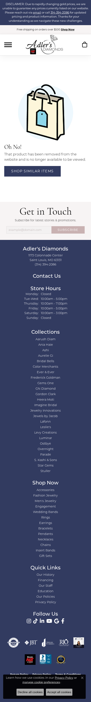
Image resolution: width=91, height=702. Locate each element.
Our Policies (45, 597)
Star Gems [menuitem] (46, 465)
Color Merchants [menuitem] (45, 367)
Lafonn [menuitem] (45, 421)
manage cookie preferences (41, 682)
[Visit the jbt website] (31, 642)
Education (46, 591)
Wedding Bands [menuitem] (45, 512)
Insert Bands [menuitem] (45, 550)
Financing (45, 580)
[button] (84, 45)
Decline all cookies (30, 692)
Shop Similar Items (32, 171)
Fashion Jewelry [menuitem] (45, 495)
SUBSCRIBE (68, 230)
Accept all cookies (59, 692)
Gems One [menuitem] (45, 383)
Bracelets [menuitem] (45, 528)
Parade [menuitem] (45, 454)
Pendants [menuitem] (45, 534)
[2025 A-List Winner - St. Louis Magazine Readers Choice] (30, 659)
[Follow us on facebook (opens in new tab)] (62, 621)
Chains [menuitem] (45, 545)
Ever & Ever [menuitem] (45, 372)
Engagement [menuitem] (45, 506)
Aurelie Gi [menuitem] (45, 356)
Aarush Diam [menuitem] (45, 339)
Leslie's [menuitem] (45, 427)
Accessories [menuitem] (45, 490)
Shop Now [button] (67, 29)
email (37, 12)
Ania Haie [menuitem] (45, 345)
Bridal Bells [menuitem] (45, 361)
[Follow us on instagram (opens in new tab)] (29, 621)
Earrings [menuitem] (45, 523)
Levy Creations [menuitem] (45, 432)
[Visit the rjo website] (64, 642)
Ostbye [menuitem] (45, 443)
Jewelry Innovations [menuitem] (45, 410)
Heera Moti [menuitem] (45, 399)
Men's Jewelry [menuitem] (45, 501)
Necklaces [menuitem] (45, 539)
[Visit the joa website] (48, 642)
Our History (45, 575)
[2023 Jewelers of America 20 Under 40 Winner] (78, 642)
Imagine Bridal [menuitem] (45, 405)
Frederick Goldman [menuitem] (45, 378)
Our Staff (45, 586)
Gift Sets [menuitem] (45, 556)
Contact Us (46, 276)
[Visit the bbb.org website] (46, 659)
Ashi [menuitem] (45, 350)
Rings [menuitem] (45, 517)
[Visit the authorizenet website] (13, 642)
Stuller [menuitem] (45, 471)
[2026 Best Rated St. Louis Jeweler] (61, 659)
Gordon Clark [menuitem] (46, 394)
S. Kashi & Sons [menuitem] (45, 460)
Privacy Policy (45, 602)
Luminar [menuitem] (45, 438)
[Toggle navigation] (8, 44)
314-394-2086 (60, 12)
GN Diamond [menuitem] (46, 388)
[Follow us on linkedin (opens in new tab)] (42, 621)
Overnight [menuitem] (46, 449)
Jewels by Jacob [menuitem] (45, 416)
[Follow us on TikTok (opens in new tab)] (35, 621)
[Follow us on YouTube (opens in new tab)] (49, 621)
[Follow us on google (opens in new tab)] (56, 621)
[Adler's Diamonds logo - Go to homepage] (44, 44)
